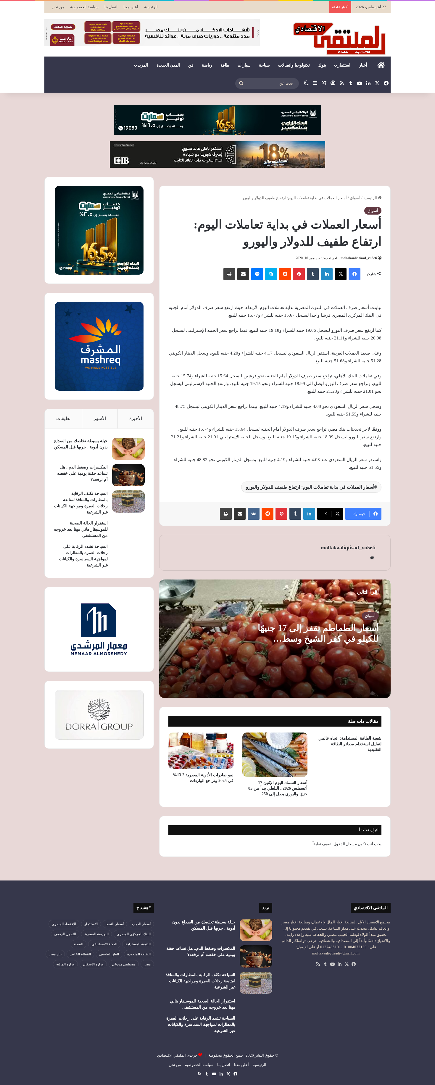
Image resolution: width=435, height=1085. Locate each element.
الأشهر (100, 418)
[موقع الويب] (372, 557)
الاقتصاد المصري (64, 924)
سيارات (244, 65)
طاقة (224, 65)
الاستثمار (91, 924)
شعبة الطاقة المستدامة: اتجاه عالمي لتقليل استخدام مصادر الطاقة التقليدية (349, 744)
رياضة (207, 65)
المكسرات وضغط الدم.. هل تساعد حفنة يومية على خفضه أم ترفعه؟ (82, 473)
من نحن (58, 7)
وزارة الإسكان (93, 964)
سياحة (264, 65)
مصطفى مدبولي (124, 964)
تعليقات (63, 418)
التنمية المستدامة (138, 944)
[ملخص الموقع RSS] (318, 964)
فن (191, 65)
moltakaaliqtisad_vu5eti (359, 258)
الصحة (78, 944)
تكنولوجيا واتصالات (294, 65)
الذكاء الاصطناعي (104, 944)
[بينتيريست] (299, 274)
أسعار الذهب (141, 924)
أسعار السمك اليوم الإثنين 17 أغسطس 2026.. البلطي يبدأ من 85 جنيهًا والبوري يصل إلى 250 (277, 788)
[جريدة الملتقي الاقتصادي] (341, 38)
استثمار (344, 65)
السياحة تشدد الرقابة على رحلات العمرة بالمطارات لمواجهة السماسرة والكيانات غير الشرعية (200, 1024)
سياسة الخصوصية (84, 7)
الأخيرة (135, 418)
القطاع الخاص (80, 954)
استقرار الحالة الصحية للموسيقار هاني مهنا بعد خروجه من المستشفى (81, 529)
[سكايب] (271, 274)
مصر (147, 964)
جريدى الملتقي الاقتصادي (177, 1055)
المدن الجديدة (168, 65)
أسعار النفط (115, 924)
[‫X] (341, 274)
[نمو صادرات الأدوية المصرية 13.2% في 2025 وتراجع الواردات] (200, 751)
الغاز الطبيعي (109, 954)
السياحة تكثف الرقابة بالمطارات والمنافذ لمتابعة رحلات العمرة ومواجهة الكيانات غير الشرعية (200, 981)
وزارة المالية (65, 964)
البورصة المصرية (96, 934)
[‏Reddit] (285, 274)
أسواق (355, 198)
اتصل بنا (110, 7)
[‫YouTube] (332, 964)
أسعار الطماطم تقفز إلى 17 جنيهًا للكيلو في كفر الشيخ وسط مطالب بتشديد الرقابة (318, 638)
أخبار (363, 65)
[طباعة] (229, 274)
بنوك (322, 65)
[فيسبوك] (354, 274)
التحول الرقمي (65, 934)
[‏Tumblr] (313, 274)
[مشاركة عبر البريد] (243, 274)
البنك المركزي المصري (134, 934)
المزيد (143, 65)
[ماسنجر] (257, 274)
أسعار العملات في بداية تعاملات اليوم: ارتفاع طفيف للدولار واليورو (310, 487)
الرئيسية (151, 7)
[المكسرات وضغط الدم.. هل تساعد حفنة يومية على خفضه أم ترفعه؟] (128, 475)
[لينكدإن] (327, 274)
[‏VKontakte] (254, 514)
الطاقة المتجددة (139, 954)
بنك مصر (55, 954)
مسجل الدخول (345, 844)
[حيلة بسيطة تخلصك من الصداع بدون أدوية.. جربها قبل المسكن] (128, 449)
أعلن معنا (130, 7)
